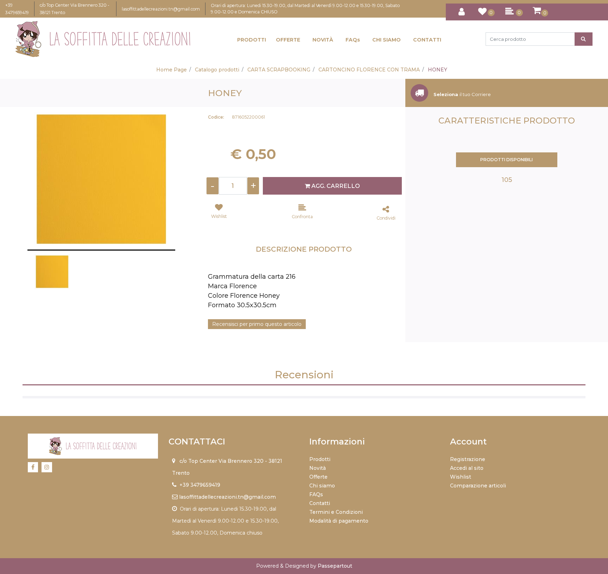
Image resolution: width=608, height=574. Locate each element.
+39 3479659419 (199, 485)
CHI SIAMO (386, 40)
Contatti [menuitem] (319, 503)
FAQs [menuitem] (316, 494)
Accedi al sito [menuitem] (466, 468)
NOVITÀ (322, 40)
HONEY (437, 70)
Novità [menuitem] (317, 468)
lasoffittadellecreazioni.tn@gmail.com (161, 9)
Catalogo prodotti (217, 70)
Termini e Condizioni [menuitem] (336, 512)
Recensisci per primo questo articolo (257, 324)
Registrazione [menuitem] (467, 459)
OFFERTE (288, 40)
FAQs (353, 40)
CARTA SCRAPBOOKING (278, 70)
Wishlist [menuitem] (460, 477)
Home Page (171, 70)
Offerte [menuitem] (318, 477)
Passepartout (335, 566)
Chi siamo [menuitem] (322, 485)
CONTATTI (427, 40)
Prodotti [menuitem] (319, 459)
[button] (584, 39)
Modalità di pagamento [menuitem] (338, 521)
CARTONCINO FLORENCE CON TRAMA (369, 70)
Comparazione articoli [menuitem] (478, 485)
